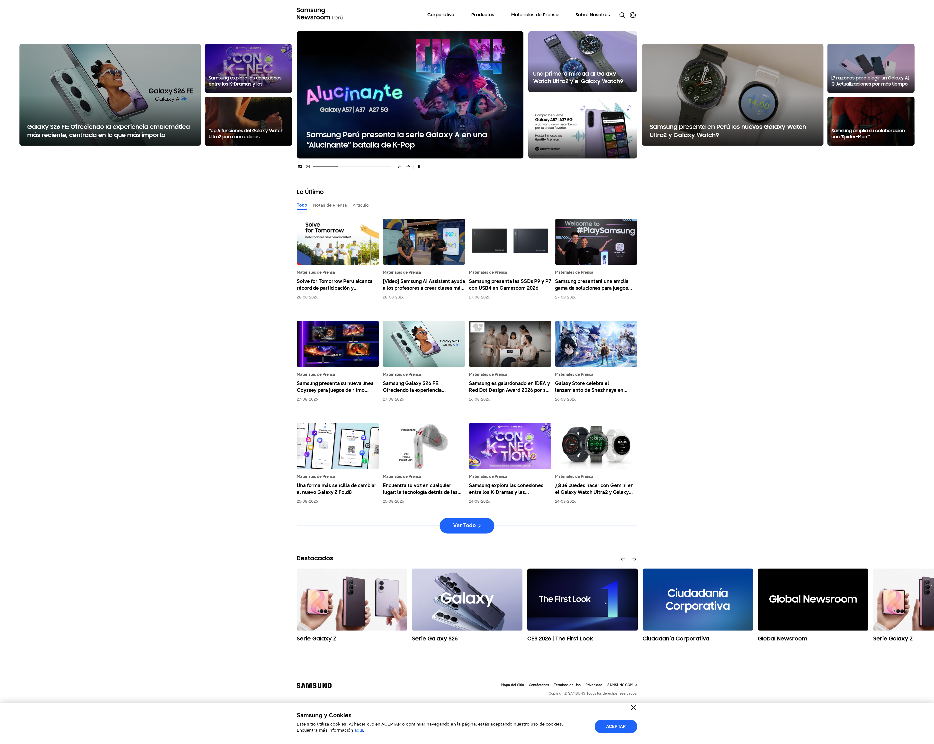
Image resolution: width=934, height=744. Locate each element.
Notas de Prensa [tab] (330, 205)
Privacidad (593, 685)
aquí (358, 730)
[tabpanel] (467, 94)
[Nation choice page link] (633, 15)
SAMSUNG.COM (620, 685)
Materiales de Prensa (534, 15)
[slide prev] (623, 559)
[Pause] (419, 166)
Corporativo (440, 15)
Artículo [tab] (361, 205)
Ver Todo (464, 525)
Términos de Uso (567, 685)
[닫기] (633, 707)
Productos (482, 15)
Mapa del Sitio (512, 685)
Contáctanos (539, 685)
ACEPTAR (616, 726)
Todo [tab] (302, 205)
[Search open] (622, 15)
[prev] (399, 166)
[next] (408, 166)
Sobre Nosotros (592, 15)
